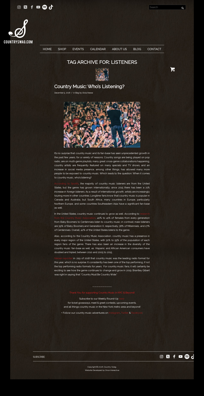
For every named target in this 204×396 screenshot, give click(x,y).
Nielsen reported (63, 258)
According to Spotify (66, 183)
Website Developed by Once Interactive (102, 370)
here (121, 298)
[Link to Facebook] (31, 7)
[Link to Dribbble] (51, 7)
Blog (77, 93)
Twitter (124, 312)
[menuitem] (47, 49)
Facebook (136, 312)
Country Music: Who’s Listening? (89, 86)
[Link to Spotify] (44, 7)
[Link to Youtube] (38, 7)
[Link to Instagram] (19, 7)
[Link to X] (25, 7)
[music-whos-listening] (102, 74)
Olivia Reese (87, 93)
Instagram (114, 312)
